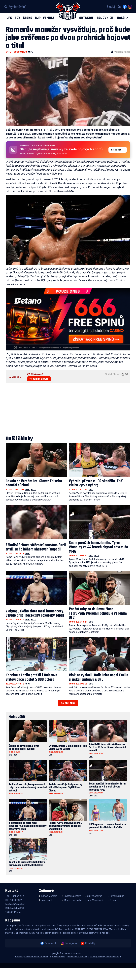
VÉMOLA (48, 17)
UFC (9, 17)
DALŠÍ (121, 17)
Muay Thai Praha (73, 900)
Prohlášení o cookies (77, 956)
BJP (37, 17)
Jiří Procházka (94, 895)
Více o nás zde (102, 932)
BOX (17, 17)
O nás (112, 900)
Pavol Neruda (116, 895)
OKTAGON (86, 17)
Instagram (71, 943)
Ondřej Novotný (72, 895)
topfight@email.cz (15, 904)
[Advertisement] (68, 410)
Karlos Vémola (49, 895)
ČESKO (27, 17)
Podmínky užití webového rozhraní (31, 956)
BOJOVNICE (105, 17)
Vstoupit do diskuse (39, 379)
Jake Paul (46, 900)
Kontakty (90, 943)
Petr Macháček (95, 900)
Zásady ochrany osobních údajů (105, 956)
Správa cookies (57, 956)
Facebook (50, 943)
